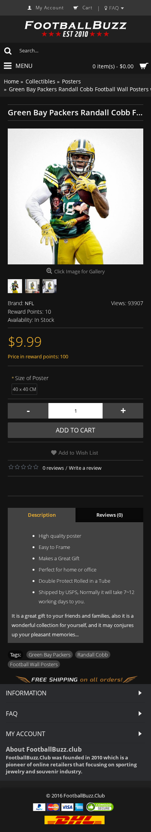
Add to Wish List (78, 453)
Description (42, 514)
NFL (29, 303)
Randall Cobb (92, 654)
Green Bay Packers (49, 654)
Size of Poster (31, 378)
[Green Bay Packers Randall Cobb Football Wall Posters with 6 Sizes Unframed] (75, 196)
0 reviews (53, 467)
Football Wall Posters (34, 664)
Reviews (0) (109, 514)
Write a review (85, 467)
